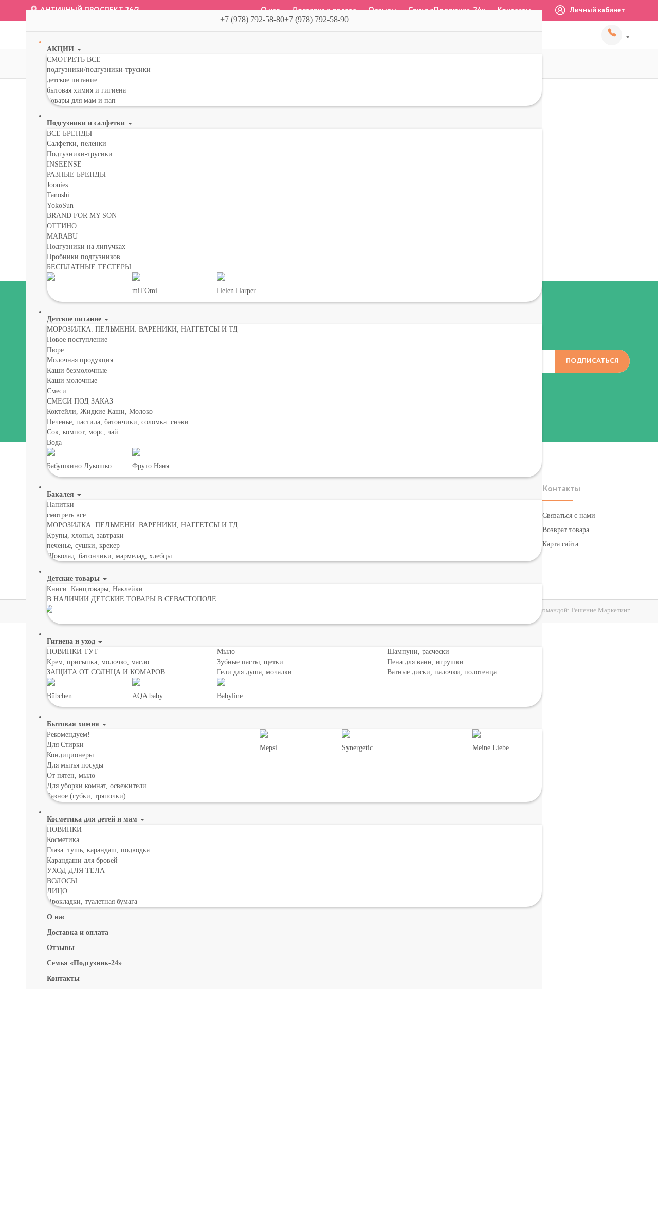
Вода (54, 442)
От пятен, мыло (71, 775)
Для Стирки (65, 745)
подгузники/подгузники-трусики (99, 70)
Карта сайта (560, 544)
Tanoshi (58, 195)
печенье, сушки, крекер (83, 546)
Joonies (57, 185)
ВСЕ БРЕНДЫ (69, 133)
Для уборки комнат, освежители (97, 786)
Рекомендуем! (68, 734)
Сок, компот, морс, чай (82, 432)
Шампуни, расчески (418, 651)
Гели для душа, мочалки (254, 672)
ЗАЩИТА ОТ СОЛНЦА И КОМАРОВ (106, 672)
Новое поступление (77, 339)
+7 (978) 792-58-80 (615, 35)
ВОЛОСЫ (62, 881)
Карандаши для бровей (82, 860)
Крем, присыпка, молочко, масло (98, 662)
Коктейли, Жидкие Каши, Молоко (100, 411)
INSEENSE (64, 164)
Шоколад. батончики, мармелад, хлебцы (109, 556)
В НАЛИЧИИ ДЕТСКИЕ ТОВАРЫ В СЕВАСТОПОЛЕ (131, 599)
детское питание (72, 80)
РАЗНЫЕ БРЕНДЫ (76, 174)
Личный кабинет (596, 10)
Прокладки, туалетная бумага (92, 901)
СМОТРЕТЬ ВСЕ (74, 59)
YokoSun (60, 205)
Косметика (63, 840)
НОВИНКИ (64, 829)
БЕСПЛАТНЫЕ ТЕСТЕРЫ (89, 267)
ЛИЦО (57, 891)
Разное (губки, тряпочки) (86, 796)
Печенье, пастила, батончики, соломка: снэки (118, 422)
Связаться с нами (568, 515)
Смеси (56, 391)
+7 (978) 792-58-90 (320, 19)
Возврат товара (565, 530)
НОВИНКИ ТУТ (72, 651)
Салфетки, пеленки (76, 144)
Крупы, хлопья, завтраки (85, 535)
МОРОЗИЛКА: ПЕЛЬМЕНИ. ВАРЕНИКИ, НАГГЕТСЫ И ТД (142, 329)
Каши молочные (72, 381)
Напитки (60, 504)
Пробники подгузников (83, 257)
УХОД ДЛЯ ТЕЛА (76, 870)
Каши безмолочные (77, 370)
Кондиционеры (70, 755)
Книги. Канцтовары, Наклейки (95, 589)
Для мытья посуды (75, 765)
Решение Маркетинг (600, 610)
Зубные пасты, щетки (250, 662)
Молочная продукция (80, 360)
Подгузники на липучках (86, 246)
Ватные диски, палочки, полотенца (442, 672)
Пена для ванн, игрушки (425, 662)
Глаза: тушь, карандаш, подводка (98, 850)
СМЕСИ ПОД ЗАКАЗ (80, 401)
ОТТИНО (62, 226)
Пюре (55, 350)
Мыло (226, 651)
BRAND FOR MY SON (82, 216)
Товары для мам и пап (81, 100)
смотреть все (66, 515)
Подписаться (592, 361)
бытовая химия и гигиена (86, 90)
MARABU (62, 236)
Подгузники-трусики (80, 154)
